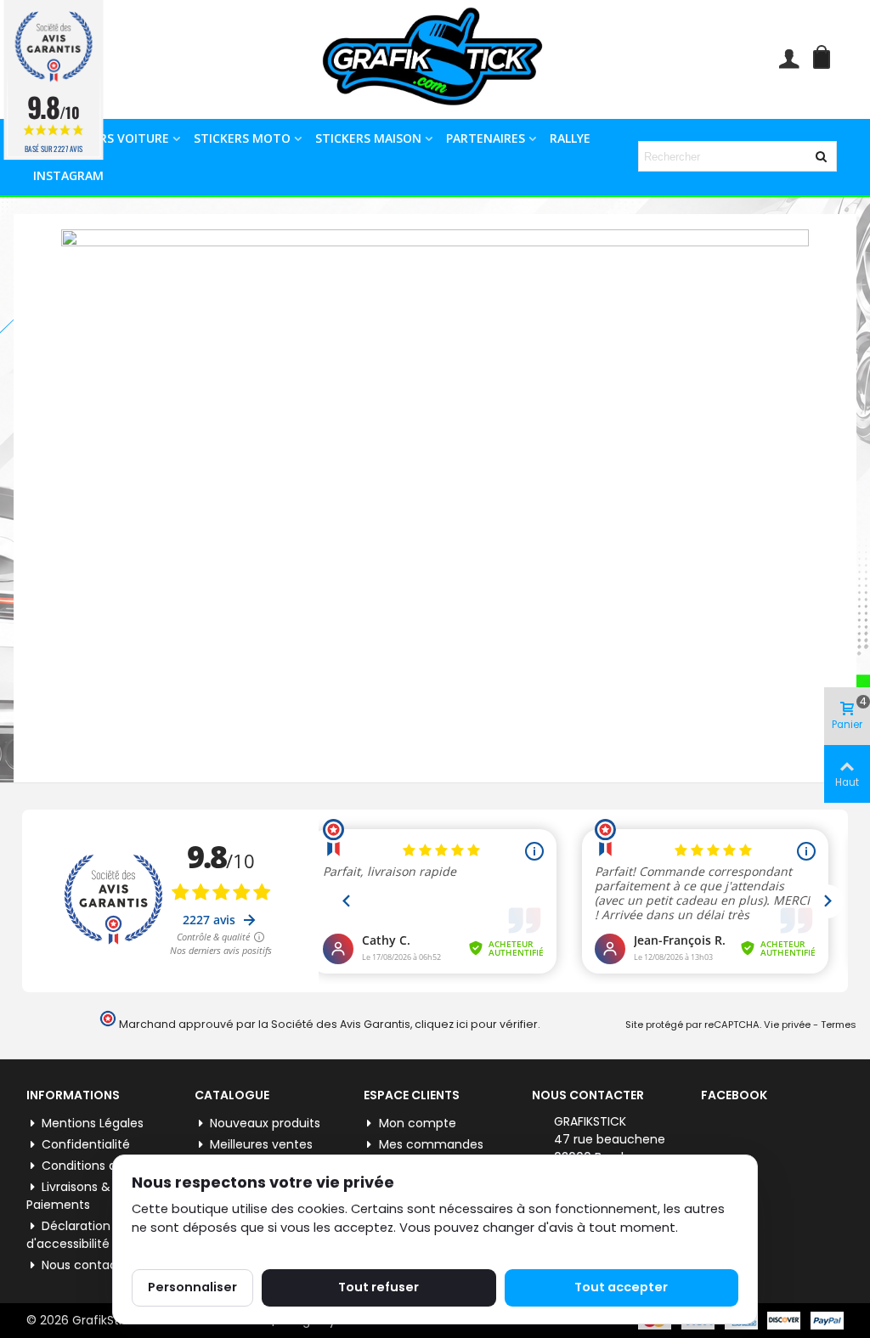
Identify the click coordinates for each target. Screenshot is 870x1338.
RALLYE (570, 138)
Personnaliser (192, 1287)
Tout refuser (378, 1287)
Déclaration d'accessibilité (68, 1234)
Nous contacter (88, 1264)
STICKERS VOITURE (114, 138)
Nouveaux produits (265, 1123)
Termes (838, 1024)
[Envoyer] (821, 156)
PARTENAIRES (485, 138)
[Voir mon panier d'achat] (825, 59)
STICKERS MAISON (368, 138)
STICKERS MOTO (242, 138)
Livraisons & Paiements (68, 1195)
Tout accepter (621, 1287)
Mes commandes (431, 1144)
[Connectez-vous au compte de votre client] (788, 59)
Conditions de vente (102, 1165)
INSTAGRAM (68, 175)
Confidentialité (86, 1144)
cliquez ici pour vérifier (476, 1024)
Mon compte (417, 1123)
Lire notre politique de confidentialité (246, 1247)
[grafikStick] (435, 59)
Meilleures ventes (261, 1144)
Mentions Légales (93, 1123)
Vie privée (787, 1024)
